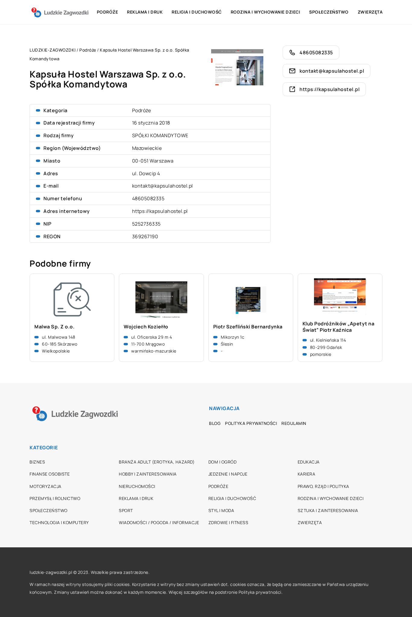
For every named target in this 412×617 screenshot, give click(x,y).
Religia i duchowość (197, 12)
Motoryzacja (46, 486)
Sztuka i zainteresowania (328, 510)
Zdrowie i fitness (228, 522)
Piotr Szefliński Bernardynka (248, 327)
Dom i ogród (222, 462)
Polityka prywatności (251, 423)
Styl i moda (221, 510)
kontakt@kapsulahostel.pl (162, 185)
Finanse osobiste (50, 474)
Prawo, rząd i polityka (323, 486)
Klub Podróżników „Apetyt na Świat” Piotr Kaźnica (339, 327)
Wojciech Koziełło (146, 327)
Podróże (107, 12)
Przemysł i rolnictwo (55, 498)
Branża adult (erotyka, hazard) (157, 462)
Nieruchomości (137, 486)
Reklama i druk (145, 12)
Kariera (306, 474)
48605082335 (148, 198)
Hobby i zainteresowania (148, 474)
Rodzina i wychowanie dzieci (265, 12)
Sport (126, 510)
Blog (214, 423)
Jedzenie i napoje (228, 474)
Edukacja (309, 462)
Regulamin (293, 423)
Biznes (37, 462)
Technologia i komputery (59, 522)
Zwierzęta (370, 12)
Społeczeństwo (329, 12)
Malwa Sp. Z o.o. (54, 327)
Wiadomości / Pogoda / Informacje (159, 522)
